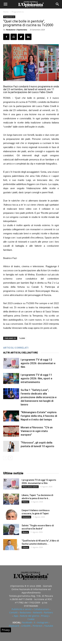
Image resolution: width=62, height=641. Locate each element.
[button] (57, 4)
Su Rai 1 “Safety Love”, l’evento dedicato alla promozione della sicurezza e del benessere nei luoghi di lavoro (39, 397)
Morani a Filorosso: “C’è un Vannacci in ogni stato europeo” (37, 431)
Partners (48, 612)
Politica (25, 502)
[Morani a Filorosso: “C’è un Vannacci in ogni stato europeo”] (11, 431)
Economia (26, 517)
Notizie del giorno (29, 615)
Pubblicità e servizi (22, 609)
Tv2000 (22, 338)
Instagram (42, 622)
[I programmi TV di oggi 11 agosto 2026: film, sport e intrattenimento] (11, 378)
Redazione (25, 612)
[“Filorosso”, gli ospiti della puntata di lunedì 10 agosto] (11, 446)
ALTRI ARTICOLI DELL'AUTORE (20, 352)
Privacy (44, 615)
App (16, 615)
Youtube (48, 625)
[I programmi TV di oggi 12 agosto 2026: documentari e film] (11, 363)
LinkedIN (26, 625)
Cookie (31, 619)
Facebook (27, 622)
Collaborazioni (41, 609)
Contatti (13, 612)
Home (6, 11)
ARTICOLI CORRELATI (15, 347)
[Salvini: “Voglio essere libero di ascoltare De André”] (11, 529)
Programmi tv (18, 11)
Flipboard (14, 625)
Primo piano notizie (30, 487)
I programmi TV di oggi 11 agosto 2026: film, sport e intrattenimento (36, 378)
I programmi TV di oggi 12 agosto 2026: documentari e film (38, 363)
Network (37, 612)
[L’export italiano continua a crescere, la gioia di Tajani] (11, 514)
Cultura (25, 547)
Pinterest (37, 625)
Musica (25, 532)
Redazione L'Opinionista (16, 29)
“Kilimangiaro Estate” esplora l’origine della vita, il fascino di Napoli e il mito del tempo (39, 416)
